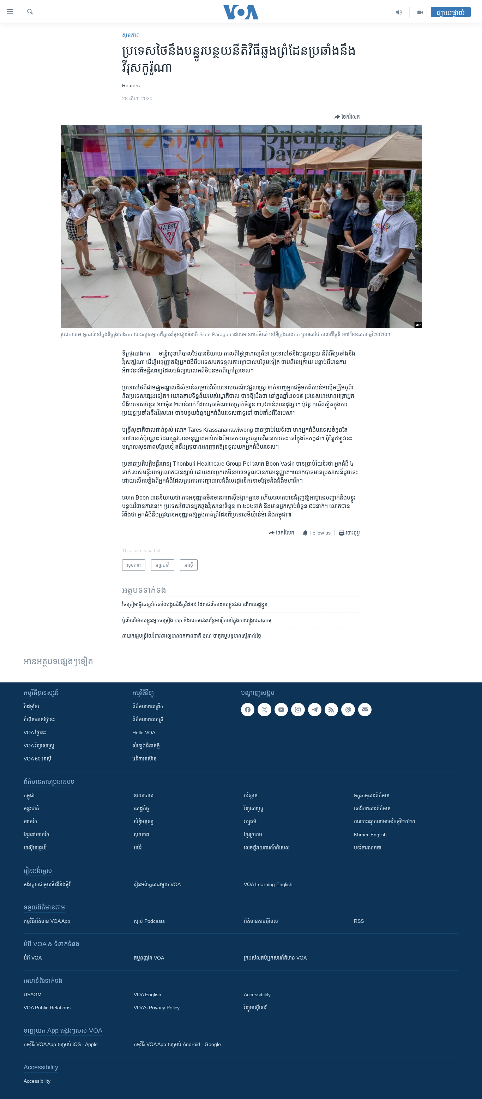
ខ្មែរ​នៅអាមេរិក (36, 834)
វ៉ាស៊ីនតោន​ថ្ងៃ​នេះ (39, 719)
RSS (359, 921)
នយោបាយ (143, 795)
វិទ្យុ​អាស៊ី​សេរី (255, 1007)
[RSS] (331, 709)
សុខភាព (131, 35)
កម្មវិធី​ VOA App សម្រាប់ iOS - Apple (61, 1044)
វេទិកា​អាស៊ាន (144, 758)
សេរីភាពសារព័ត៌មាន (372, 808)
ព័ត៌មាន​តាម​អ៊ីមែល (261, 921)
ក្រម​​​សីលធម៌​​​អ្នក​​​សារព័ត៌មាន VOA (275, 958)
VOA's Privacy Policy (157, 1007)
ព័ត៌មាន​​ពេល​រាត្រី (147, 719)
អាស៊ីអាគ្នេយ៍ (35, 847)
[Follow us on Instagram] (298, 709)
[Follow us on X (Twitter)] (264, 709)
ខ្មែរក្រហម (253, 834)
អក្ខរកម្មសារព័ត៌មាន (372, 795)
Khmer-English (370, 834)
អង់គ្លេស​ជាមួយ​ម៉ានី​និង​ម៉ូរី (47, 884)
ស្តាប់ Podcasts (149, 921)
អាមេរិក (30, 821)
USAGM (33, 994)
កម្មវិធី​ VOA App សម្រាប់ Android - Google (177, 1044)
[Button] (347, 117)
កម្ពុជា (29, 795)
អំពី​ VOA (33, 958)
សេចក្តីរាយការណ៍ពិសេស (267, 847)
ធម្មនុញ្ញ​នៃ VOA (149, 958)
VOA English (147, 994)
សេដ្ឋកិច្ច (141, 808)
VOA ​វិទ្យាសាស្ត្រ (39, 745)
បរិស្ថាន (251, 795)
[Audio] (399, 12)
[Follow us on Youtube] (281, 709)
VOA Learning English (268, 884)
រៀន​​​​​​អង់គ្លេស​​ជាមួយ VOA (157, 884)
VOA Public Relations (47, 1007)
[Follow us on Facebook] (247, 709)
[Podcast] (348, 709)
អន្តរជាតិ (31, 808)
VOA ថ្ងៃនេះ (35, 732)
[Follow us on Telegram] (314, 709)
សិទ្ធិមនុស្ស (143, 821)
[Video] (420, 12)
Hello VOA (143, 732)
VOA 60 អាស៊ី (37, 758)
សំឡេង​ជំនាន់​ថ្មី (146, 745)
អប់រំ (137, 847)
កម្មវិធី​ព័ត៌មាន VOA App (47, 921)
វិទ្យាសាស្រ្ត (253, 808)
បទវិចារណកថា (367, 847)
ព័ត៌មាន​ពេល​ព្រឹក (147, 706)
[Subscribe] (365, 709)
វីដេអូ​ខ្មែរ (31, 706)
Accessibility (257, 994)
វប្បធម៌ (250, 821)
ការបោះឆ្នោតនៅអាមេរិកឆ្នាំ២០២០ (384, 821)
